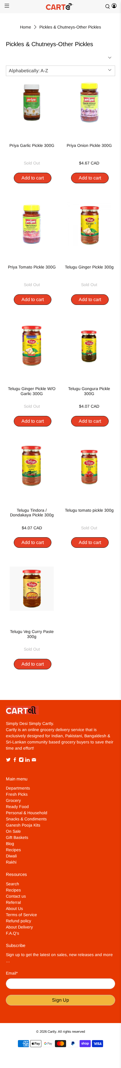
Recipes (13, 849)
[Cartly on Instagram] (21, 760)
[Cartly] (60, 7)
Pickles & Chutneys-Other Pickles (70, 27)
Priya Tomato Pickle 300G (32, 267)
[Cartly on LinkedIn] (27, 760)
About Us (14, 908)
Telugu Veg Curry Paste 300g (32, 634)
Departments (18, 788)
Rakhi (11, 862)
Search (12, 883)
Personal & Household (26, 812)
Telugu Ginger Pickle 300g (89, 267)
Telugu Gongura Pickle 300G (89, 391)
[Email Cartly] (33, 760)
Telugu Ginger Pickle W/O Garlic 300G (32, 391)
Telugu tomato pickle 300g (89, 510)
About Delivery (19, 927)
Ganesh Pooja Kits (23, 825)
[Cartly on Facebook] (14, 760)
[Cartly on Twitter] (8, 760)
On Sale (13, 831)
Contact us (16, 896)
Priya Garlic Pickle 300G (31, 145)
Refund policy (18, 920)
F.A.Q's (12, 933)
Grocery (13, 800)
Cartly (52, 1031)
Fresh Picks (17, 794)
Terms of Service (21, 914)
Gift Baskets (17, 837)
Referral (13, 902)
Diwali (11, 856)
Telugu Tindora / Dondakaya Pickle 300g (32, 513)
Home (25, 27)
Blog (10, 843)
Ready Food (17, 806)
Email (12, 973)
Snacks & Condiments (26, 819)
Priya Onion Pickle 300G (89, 145)
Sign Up (60, 1000)
